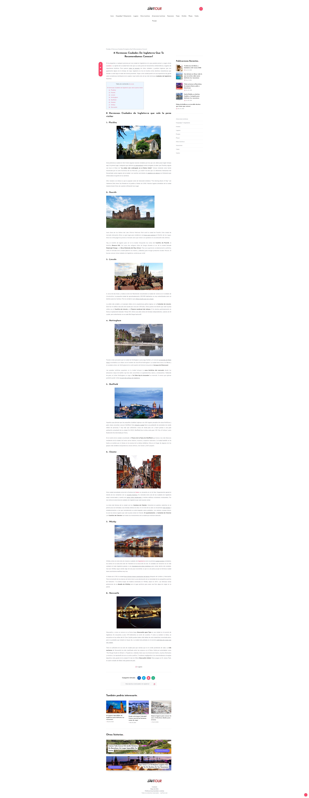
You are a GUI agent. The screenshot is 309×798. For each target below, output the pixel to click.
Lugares (135, 16)
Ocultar (131, 84)
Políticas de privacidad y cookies (154, 791)
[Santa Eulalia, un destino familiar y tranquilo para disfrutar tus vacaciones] (179, 96)
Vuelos (197, 16)
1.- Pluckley (112, 90)
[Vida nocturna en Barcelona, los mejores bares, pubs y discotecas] (179, 86)
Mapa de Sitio (154, 789)
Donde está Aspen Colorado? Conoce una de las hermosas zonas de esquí (138, 718)
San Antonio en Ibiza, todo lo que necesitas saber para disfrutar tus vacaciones (193, 76)
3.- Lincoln (112, 95)
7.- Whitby (112, 105)
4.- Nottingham (113, 97)
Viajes (178, 16)
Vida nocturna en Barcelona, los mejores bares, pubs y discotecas (193, 86)
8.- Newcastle (113, 107)
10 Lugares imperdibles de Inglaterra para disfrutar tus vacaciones (115, 717)
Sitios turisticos (145, 16)
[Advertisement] (154, 36)
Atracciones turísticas (158, 16)
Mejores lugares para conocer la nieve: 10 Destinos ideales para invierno (161, 717)
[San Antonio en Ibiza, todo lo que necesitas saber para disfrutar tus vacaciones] (179, 76)
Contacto (154, 787)
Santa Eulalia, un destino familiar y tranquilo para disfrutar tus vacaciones (192, 96)
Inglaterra (141, 561)
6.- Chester (112, 102)
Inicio (112, 16)
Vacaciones (170, 16)
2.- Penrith (112, 92)
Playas (190, 16)
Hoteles (184, 16)
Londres (109, 66)
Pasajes (154, 21)
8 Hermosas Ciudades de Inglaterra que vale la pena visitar (125, 87)
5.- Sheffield (112, 100)
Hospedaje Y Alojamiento (123, 16)
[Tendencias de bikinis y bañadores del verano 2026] (179, 68)
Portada (108, 49)
